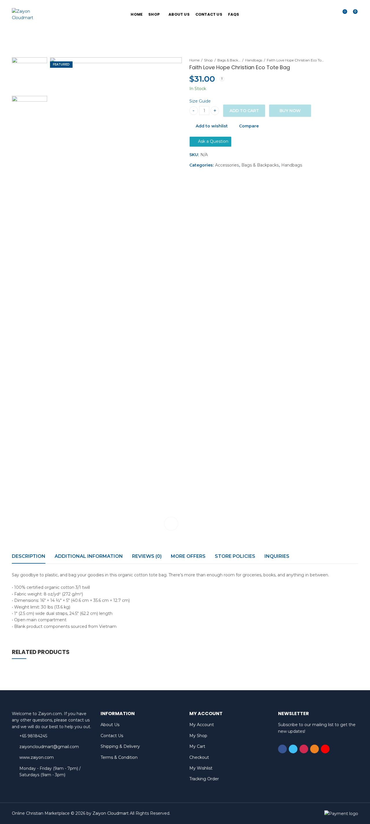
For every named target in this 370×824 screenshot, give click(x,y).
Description (28, 556)
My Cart (197, 746)
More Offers (188, 556)
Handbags (253, 60)
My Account (201, 724)
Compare (249, 126)
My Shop (198, 735)
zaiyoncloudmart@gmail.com (49, 746)
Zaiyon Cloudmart (110, 813)
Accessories (227, 165)
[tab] (28, 556)
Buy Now (290, 110)
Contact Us (112, 735)
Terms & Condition (119, 757)
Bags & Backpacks (228, 60)
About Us (110, 724)
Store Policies (235, 556)
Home (194, 60)
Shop (208, 60)
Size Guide (200, 101)
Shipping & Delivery (120, 746)
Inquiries (276, 556)
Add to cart (244, 110)
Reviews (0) (147, 556)
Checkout (199, 757)
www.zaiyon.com (36, 757)
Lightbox (171, 523)
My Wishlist (200, 768)
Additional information (89, 556)
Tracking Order (204, 778)
